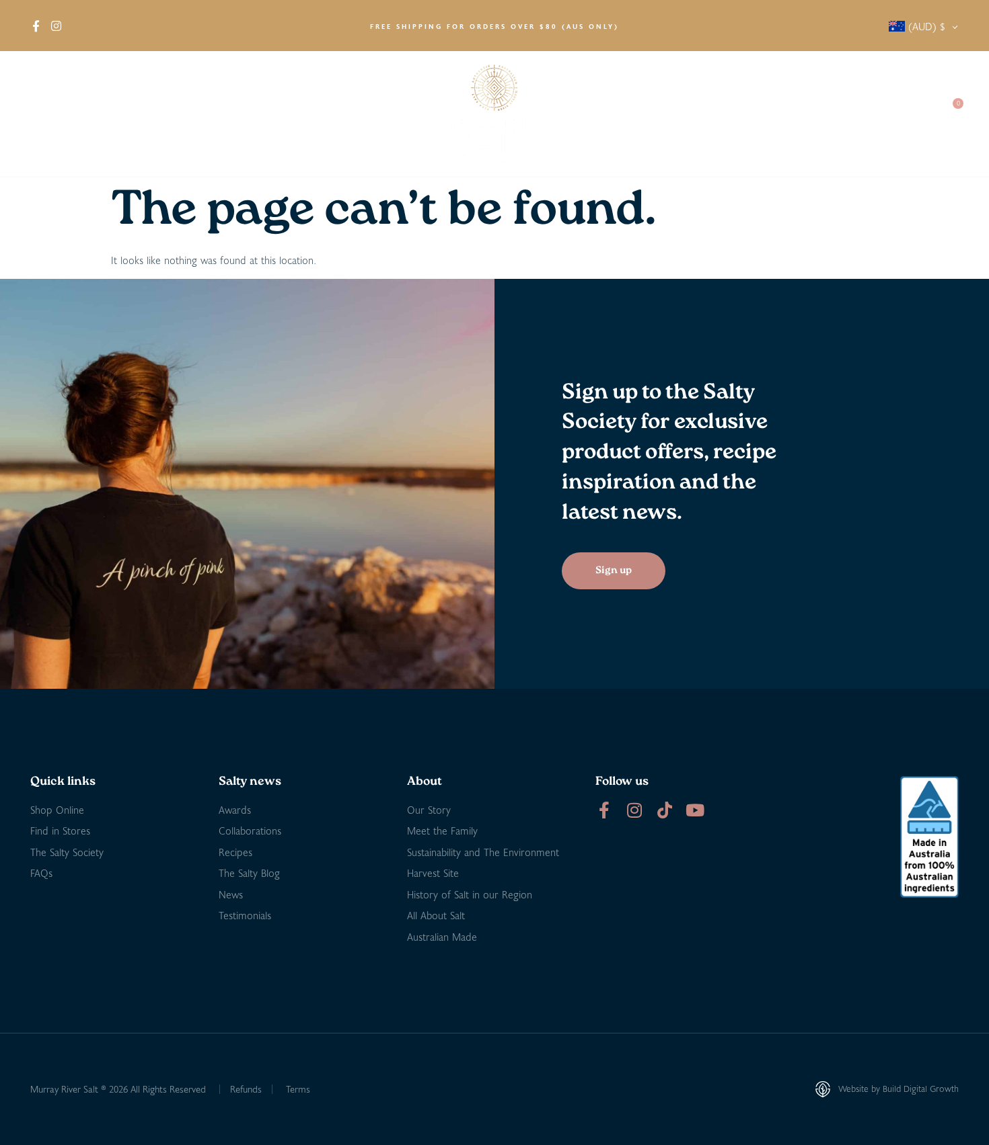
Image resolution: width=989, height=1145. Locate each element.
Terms (298, 1089)
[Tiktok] (664, 810)
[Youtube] (694, 810)
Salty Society (832, 114)
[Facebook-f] (603, 810)
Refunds (246, 1089)
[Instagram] (634, 810)
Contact (905, 114)
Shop (104, 114)
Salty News (741, 114)
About (44, 114)
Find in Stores (182, 114)
